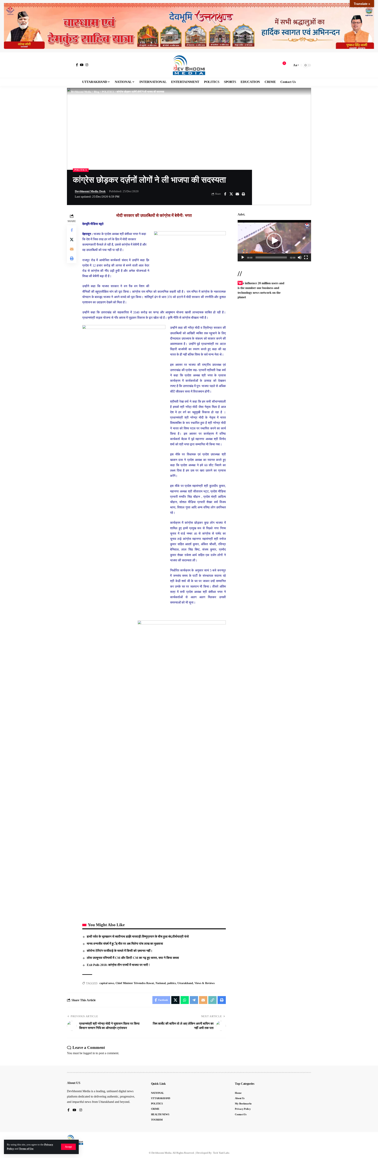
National (161, 983)
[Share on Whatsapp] (185, 1000)
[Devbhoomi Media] (189, 65)
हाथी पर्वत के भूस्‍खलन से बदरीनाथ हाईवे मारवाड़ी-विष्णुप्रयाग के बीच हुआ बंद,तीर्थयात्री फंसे (138, 936)
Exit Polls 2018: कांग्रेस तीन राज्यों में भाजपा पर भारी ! (118, 965)
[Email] (237, 194)
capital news (106, 983)
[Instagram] (86, 64)
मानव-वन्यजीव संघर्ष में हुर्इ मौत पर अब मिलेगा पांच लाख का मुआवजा (125, 943)
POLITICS (80, 170)
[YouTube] (81, 64)
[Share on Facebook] (225, 194)
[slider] (271, 257)
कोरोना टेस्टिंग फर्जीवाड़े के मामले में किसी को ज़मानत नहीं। (120, 950)
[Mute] (300, 257)
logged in (89, 1053)
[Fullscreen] (306, 257)
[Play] (243, 257)
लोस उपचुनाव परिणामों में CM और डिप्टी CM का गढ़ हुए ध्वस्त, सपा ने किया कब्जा (133, 957)
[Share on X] (231, 194)
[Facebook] (77, 64)
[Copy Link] (212, 1000)
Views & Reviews (205, 983)
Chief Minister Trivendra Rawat (135, 983)
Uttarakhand (185, 983)
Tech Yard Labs (221, 1152)
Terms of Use (26, 1148)
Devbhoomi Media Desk (90, 191)
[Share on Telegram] (194, 1000)
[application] (274, 240)
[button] (68, 1147)
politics (171, 983)
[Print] (243, 194)
